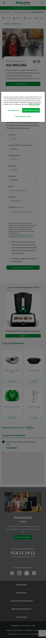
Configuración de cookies (23, 116)
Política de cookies (34, 104)
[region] (23, 107)
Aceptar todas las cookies (31, 110)
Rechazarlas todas (13, 110)
